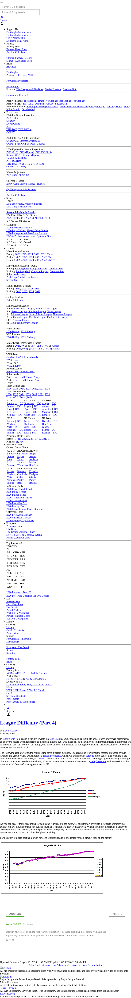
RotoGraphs (12, 86)
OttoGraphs (28, 109)
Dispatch (39, 103)
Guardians (29, 403)
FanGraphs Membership (18, 32)
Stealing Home (114, 106)
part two (41, 758)
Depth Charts (13, 123)
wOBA (10, 673)
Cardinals (29, 424)
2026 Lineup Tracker (17, 506)
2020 (40, 218)
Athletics (46, 409)
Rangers (46, 414)
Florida (25, 320)
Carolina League (37, 317)
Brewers (28, 421)
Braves (10, 421)
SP (17, 441)
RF (44, 438)
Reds (26, 432)
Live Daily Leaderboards (19, 206)
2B (23, 438)
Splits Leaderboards (16, 274)
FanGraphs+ (79, 100)
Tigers (27, 409)
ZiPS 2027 (11, 175)
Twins (27, 412)
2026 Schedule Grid (16, 500)
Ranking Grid (22, 268)
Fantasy (49, 103)
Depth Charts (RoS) (16, 158)
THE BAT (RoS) (15, 163)
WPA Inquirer (13, 365)
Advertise (61, 965)
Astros (45, 406)
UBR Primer (19, 690)
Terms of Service (76, 965)
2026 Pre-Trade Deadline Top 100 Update (27, 595)
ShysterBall (61, 103)
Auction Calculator (16, 52)
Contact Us (49, 965)
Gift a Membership (15, 38)
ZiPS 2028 (24, 175)
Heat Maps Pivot (14, 604)
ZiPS (9, 118)
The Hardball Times (34, 100)
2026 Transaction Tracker (19, 497)
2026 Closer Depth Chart (19, 489)
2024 (15, 218)
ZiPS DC (17, 118)
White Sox (29, 414)
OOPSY (10, 132)
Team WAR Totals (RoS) (19, 397)
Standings (11, 653)
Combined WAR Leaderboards (22, 357)
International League (23, 308)
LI (35, 690)
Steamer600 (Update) (30, 140)
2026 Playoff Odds (16, 230)
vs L (17, 377)
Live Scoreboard (14, 203)
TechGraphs (64, 100)
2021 (34, 218)
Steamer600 (12, 140)
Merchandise (12, 641)
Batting (10, 300)
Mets (9, 427)
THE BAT (11, 129)
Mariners (46, 412)
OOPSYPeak (13, 143)
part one (90, 755)
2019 (47, 218)
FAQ (17, 60)
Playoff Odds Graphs (37, 230)
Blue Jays (12, 403)
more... (46, 673)
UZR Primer (12, 684)
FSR (29, 684)
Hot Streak (11, 607)
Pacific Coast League (46, 308)
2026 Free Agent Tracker (19, 514)
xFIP (13, 678)
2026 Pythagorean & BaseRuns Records (26, 233)
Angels (45, 403)
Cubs (26, 427)
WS (24, 345)
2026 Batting (12, 331)
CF (40, 438)
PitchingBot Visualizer (17, 613)
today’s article (10, 739)
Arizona (17, 320)
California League (19, 317)
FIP (8, 678)
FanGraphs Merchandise (18, 35)
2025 (9, 218)
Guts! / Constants (15, 630)
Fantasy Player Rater (16, 49)
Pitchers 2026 (27, 371)
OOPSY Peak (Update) (33, 143)
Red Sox (11, 412)
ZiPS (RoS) (12, 152)
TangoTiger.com (8, 988)
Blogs (9, 661)
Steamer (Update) (31, 155)
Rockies (46, 432)
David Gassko (10, 730)
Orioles (10, 406)
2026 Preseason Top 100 (18, 592)
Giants (45, 427)
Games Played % (36, 183)
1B (19, 438)
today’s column (98, 761)
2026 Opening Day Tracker (20, 520)
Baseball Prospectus (51, 755)
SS (27, 438)
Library (10, 627)
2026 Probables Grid (16, 503)
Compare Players (38, 268)
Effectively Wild (24, 75)
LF (36, 438)
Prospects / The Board (17, 647)
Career (50, 254)
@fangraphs (35, 965)
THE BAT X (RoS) (35, 163)
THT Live (28, 103)
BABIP (20, 678)
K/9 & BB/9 (32, 678)
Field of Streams (53, 89)
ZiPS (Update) (26, 152)
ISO (25, 673)
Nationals (11, 429)
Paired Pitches (13, 610)
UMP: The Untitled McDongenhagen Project (82, 106)
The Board (11, 529)
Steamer (10, 120)
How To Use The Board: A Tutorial (24, 534)
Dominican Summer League (23, 322)
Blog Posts (26, 60)
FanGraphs (12, 72)
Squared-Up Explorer (17, 618)
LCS (31, 345)
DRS (22, 684)
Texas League (54, 311)
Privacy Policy (95, 965)
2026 (17, 254)
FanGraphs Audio (36, 106)
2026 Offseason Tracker (18, 517)
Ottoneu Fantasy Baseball (19, 58)
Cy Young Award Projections (21, 189)
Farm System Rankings (18, 537)
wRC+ (18, 673)
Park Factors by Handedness (20, 701)
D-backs (46, 421)
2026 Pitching (28, 331)
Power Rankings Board (18, 615)
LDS (39, 345)
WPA (30, 690)
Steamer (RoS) (13, 155)
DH (49, 438)
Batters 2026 (12, 371)
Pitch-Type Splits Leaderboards (22, 277)
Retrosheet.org (7, 993)
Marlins (11, 424)
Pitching (19, 300)
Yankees (11, 414)
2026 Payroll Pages (16, 494)
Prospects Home (14, 526)
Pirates (27, 429)
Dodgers (46, 424)
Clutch (41, 690)
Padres (45, 429)
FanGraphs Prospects (17, 80)
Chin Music (52, 106)
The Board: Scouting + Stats (20, 532)
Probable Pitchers (33, 203)
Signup (10, 60)
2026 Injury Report (16, 492)
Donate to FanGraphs (17, 40)
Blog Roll (11, 66)
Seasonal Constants (16, 696)
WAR (9, 690)
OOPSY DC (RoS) (16, 166)
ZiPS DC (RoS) (43, 152)
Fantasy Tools (13, 658)
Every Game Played (16, 183)
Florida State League (57, 317)
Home (29, 377)
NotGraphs (51, 100)
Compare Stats (56, 268)
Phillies (10, 432)
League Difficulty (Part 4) (28, 723)
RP (21, 441)
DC (21, 403)
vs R (22, 377)
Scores (9, 650)
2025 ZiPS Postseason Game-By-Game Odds (29, 236)
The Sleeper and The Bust (29, 89)
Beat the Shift (70, 89)
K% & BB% (35, 673)
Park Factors (12, 633)
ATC (8, 126)
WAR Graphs (13, 360)
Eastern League (19, 311)
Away (37, 377)
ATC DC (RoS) (14, 160)
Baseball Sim (13, 601)
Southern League (37, 311)
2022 (28, 218)
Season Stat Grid (14, 280)
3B (32, 438)
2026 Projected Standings (19, 227)
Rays (9, 409)
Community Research (17, 95)
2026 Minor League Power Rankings (25, 509)
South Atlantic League (40, 314)
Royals (27, 406)
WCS (47, 345)
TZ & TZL (38, 684)
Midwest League (19, 314)
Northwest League (62, 314)
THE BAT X (24, 129)
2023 (21, 218)
